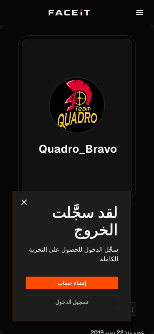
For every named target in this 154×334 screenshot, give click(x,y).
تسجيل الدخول (71, 302)
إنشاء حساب (72, 283)
